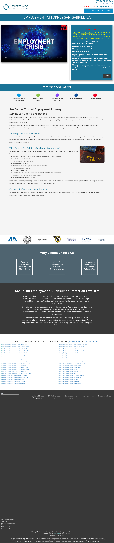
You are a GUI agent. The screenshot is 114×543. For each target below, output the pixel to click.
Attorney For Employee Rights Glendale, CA (69, 373)
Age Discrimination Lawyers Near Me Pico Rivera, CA (15, 367)
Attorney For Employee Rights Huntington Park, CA (71, 375)
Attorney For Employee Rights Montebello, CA (70, 381)
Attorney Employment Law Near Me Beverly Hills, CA (15, 377)
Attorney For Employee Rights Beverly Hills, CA (70, 367)
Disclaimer (52, 535)
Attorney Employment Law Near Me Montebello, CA (71, 351)
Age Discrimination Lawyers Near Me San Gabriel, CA (15, 369)
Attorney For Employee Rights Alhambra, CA (70, 365)
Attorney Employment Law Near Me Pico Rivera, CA (71, 357)
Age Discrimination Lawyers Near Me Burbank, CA (14, 349)
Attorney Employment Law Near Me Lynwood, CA (71, 349)
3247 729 (108, 3)
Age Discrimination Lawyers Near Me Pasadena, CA (15, 365)
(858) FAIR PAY (75, 341)
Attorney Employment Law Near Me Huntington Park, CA (73, 344)
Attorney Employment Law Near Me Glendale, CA (14, 383)
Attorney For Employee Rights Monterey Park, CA (71, 383)
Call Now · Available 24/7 (99, 11)
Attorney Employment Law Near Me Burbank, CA (14, 379)
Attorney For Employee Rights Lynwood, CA (69, 379)
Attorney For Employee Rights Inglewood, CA (70, 377)
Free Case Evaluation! (57, 87)
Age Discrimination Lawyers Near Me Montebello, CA (15, 361)
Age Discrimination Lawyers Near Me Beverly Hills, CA (15, 346)
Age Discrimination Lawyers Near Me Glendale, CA (14, 353)
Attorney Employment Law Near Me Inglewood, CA (71, 346)
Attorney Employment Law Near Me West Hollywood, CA (73, 363)
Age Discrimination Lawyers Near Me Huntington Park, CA (16, 355)
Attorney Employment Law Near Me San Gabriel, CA (72, 359)
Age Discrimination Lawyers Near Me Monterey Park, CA (16, 363)
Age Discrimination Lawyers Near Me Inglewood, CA (15, 357)
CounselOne (56, 533)
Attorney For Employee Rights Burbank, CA (69, 369)
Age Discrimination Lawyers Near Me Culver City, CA (15, 351)
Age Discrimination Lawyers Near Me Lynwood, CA (14, 359)
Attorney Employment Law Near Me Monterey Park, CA (72, 353)
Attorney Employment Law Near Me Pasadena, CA (71, 355)
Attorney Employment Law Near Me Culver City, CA (14, 381)
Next (107, 75)
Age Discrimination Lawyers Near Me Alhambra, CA (14, 344)
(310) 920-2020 (104, 6)
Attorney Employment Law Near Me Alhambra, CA (14, 375)
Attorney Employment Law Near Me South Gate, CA (71, 361)
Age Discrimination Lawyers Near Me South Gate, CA (15, 371)
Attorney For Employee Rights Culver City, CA (70, 371)
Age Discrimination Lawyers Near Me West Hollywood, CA (16, 373)
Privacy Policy (60, 535)
